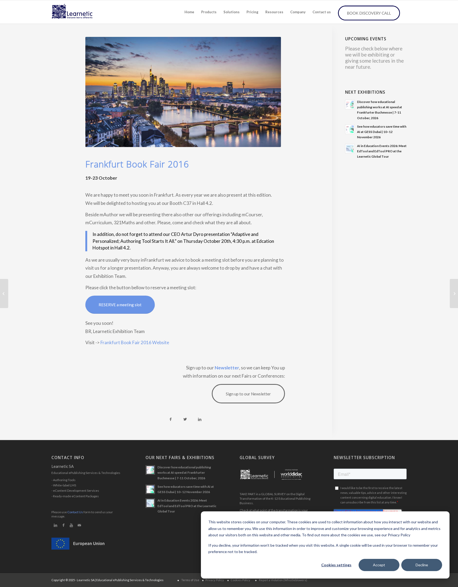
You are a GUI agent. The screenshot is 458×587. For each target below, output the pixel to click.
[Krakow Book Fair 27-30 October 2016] (454, 293)
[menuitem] (189, 12)
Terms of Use (190, 580)
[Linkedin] (55, 525)
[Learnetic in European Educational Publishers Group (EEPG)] (4, 293)
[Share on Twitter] (185, 419)
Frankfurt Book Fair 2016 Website (134, 342)
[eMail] (79, 525)
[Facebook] (63, 525)
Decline (422, 565)
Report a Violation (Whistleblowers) (283, 580)
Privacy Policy (214, 580)
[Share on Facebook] (170, 419)
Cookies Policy (240, 580)
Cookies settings (336, 565)
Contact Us (75, 512)
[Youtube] (71, 525)
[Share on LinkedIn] (199, 419)
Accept (379, 565)
